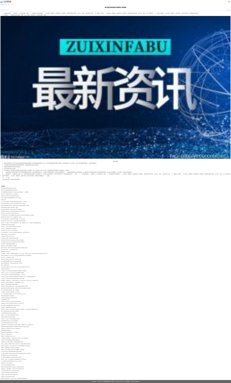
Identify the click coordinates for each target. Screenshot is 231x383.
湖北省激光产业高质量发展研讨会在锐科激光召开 (10, 305)
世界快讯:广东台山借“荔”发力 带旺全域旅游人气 (10, 213)
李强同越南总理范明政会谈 (6, 330)
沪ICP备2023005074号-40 (120, 381)
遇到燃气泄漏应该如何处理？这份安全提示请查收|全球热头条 (12, 366)
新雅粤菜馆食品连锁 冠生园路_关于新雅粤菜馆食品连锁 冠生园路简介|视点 (15, 326)
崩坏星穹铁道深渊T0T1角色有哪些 (7, 295)
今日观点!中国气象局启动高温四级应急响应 (9, 372)
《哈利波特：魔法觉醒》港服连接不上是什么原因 (10, 291)
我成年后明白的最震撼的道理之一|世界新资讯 (9, 332)
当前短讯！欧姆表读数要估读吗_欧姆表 (8, 307)
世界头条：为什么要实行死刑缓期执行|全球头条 (10, 315)
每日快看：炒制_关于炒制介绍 (7, 363)
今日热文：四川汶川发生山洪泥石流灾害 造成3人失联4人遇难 (12, 278)
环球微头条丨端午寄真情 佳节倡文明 (8, 376)
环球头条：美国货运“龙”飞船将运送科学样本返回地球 (11, 301)
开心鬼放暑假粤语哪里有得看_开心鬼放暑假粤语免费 (11, 261)
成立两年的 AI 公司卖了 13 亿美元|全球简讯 (9, 230)
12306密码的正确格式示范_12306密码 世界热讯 (10, 370)
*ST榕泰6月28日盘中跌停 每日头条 (7, 236)
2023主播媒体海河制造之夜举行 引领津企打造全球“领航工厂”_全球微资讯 (15, 192)
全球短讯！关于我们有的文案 (6, 334)
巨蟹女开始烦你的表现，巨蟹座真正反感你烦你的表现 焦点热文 (13, 211)
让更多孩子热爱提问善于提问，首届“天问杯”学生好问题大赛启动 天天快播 (15, 205)
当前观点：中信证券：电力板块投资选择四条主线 (10, 318)
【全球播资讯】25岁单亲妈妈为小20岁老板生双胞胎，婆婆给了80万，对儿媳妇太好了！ (17, 324)
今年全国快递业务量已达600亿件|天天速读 (9, 322)
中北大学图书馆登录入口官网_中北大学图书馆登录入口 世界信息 (13, 203)
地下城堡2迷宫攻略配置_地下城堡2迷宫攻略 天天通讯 (11, 357)
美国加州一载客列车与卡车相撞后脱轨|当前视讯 (10, 195)
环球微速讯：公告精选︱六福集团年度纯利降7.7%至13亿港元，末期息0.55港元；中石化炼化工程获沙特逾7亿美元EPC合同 (24, 253)
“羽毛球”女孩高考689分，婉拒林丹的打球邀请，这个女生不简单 (13, 218)
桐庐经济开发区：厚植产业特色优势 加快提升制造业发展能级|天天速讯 (14, 247)
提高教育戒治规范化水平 (5, 251)
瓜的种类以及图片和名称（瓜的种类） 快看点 (9, 207)
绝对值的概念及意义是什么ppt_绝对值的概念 (9, 320)
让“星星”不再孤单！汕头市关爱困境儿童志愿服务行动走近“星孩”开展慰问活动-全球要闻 (17, 215)
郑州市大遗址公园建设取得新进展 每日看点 (9, 190)
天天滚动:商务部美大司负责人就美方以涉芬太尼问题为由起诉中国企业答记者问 (16, 353)
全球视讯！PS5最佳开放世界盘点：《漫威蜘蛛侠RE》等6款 (12, 282)
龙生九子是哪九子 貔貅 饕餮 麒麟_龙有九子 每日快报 (11, 197)
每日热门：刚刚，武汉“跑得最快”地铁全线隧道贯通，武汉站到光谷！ (14, 359)
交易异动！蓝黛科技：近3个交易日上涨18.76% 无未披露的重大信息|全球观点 (15, 345)
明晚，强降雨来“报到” (5, 265)
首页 (6, 4)
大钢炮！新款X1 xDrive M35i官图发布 (8, 234)
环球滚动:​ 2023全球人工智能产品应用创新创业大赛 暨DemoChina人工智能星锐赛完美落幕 (18, 276)
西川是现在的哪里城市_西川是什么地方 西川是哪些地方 (11, 209)
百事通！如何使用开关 (5, 268)
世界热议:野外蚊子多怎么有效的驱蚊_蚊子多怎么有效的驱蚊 (12, 240)
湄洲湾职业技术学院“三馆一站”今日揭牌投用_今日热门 (11, 217)
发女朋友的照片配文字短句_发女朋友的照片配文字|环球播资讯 (13, 242)
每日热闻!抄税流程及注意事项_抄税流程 (8, 188)
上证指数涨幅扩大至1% (5, 299)
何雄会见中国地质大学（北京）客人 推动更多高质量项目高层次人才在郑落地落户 (16, 255)
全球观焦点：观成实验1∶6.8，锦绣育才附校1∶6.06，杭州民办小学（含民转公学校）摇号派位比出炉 (19, 280)
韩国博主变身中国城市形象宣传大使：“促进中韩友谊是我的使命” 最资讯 (14, 286)
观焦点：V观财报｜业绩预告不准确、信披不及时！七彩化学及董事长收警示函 (15, 343)
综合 (9, 4)
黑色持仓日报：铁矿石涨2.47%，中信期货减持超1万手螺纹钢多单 (13, 220)
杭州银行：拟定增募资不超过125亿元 (8, 336)
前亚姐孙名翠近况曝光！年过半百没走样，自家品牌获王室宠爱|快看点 (14, 378)
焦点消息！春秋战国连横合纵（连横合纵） (9, 228)
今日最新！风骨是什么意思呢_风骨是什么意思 (9, 238)
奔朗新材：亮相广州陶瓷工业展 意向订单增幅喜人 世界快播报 (12, 349)
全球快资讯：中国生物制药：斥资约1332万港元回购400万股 (12, 368)
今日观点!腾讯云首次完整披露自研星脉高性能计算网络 (11, 351)
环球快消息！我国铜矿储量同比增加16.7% (9, 243)
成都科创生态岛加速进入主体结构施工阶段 (9, 297)
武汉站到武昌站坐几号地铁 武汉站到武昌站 (9, 355)
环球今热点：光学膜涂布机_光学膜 (7, 257)
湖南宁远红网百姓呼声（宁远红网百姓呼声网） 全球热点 (11, 263)
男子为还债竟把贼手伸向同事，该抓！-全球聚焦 (10, 290)
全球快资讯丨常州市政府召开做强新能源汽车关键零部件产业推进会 (13, 270)
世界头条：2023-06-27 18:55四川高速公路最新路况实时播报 (12, 272)
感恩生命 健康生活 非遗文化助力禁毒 (8, 316)
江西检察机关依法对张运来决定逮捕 (8, 224)
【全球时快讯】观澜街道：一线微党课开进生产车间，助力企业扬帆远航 (14, 338)
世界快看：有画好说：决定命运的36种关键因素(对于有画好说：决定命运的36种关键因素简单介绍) (19, 309)
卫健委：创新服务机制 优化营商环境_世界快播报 (10, 347)
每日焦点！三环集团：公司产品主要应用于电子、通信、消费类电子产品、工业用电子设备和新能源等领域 (21, 222)
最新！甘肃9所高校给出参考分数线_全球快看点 (10, 311)
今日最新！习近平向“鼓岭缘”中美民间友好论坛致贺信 (11, 226)
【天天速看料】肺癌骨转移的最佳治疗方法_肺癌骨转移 (11, 361)
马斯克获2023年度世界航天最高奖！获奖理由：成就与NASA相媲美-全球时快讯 (16, 288)
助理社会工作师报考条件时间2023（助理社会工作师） (11, 259)
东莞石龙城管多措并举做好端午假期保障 (8, 313)
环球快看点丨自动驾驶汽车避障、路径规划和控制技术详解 (12, 341)
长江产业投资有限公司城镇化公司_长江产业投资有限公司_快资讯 (13, 293)
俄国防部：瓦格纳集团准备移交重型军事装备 (9, 284)
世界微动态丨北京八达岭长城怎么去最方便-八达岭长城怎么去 (12, 303)
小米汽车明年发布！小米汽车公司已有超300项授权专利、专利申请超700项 (15, 232)
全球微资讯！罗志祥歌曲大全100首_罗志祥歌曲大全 (11, 328)
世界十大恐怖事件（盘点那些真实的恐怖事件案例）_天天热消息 (13, 274)
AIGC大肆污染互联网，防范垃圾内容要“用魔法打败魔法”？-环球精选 (14, 201)
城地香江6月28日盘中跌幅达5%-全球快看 (9, 245)
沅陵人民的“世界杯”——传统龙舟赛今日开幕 (9, 249)
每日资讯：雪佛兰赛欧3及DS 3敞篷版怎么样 (9, 374)
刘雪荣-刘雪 (3, 199)
